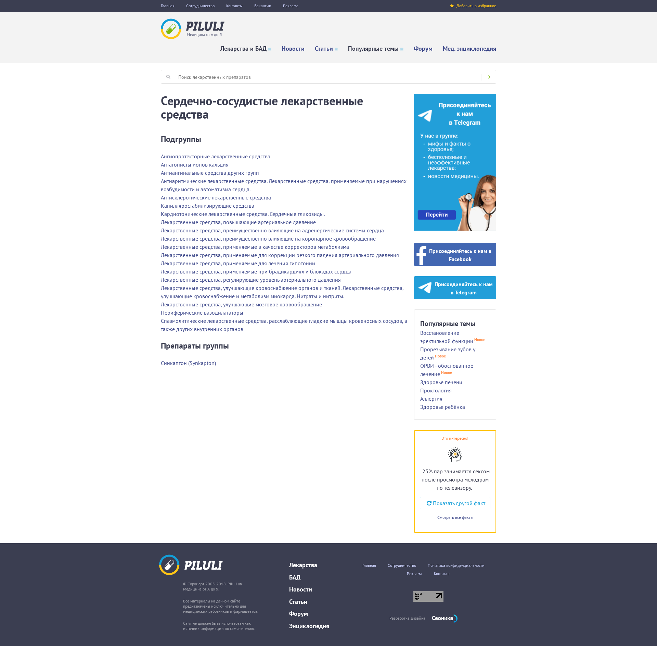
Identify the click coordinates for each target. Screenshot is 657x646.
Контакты (234, 5)
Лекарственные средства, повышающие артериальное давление (238, 222)
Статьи (324, 48)
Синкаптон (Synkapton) (188, 362)
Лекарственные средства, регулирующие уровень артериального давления (251, 279)
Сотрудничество (200, 5)
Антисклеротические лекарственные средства (216, 197)
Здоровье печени (441, 382)
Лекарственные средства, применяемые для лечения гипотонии (238, 263)
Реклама (290, 5)
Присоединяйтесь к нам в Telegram (464, 288)
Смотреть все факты (455, 517)
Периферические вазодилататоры (202, 312)
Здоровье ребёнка (442, 406)
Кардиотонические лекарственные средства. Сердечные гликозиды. (243, 213)
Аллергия (431, 398)
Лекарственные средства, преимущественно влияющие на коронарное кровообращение (268, 238)
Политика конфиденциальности (456, 565)
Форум (423, 48)
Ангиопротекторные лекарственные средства (215, 156)
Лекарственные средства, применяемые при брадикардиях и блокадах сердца (256, 271)
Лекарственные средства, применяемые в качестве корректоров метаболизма (255, 246)
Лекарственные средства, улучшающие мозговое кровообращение (241, 304)
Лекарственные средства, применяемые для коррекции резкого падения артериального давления (280, 255)
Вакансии (262, 5)
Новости (293, 48)
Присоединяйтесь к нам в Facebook (460, 255)
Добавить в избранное (476, 5)
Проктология (436, 390)
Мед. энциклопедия (469, 48)
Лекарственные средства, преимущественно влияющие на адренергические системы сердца (272, 230)
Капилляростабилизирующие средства (207, 205)
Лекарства (303, 565)
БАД (294, 577)
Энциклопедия (309, 626)
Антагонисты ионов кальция (195, 164)
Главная (168, 5)
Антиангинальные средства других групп (210, 172)
